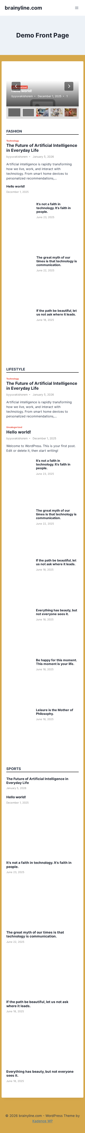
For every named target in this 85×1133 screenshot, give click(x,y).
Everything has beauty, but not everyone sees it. (56, 612)
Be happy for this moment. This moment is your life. (56, 662)
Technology (12, 140)
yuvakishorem (24, 96)
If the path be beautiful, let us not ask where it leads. (56, 312)
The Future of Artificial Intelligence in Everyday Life (37, 781)
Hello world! (21, 91)
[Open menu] (76, 8)
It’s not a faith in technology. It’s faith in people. (53, 207)
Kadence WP (42, 1121)
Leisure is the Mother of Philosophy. (54, 712)
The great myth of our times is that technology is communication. (56, 261)
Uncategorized (14, 427)
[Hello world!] (42, 86)
